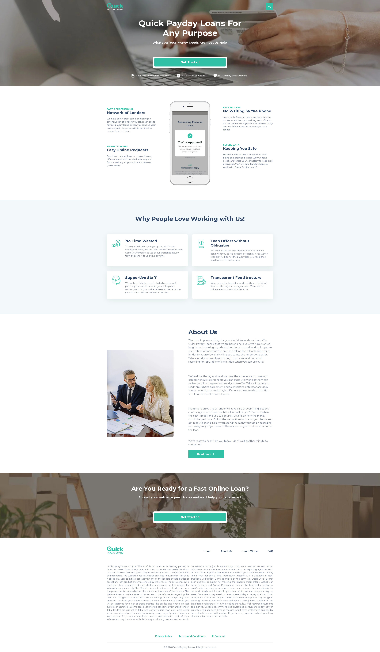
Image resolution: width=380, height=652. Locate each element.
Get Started (190, 62)
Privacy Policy (163, 636)
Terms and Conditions (192, 636)
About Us (226, 551)
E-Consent (218, 636)
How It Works (250, 551)
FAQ (270, 551)
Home (207, 551)
